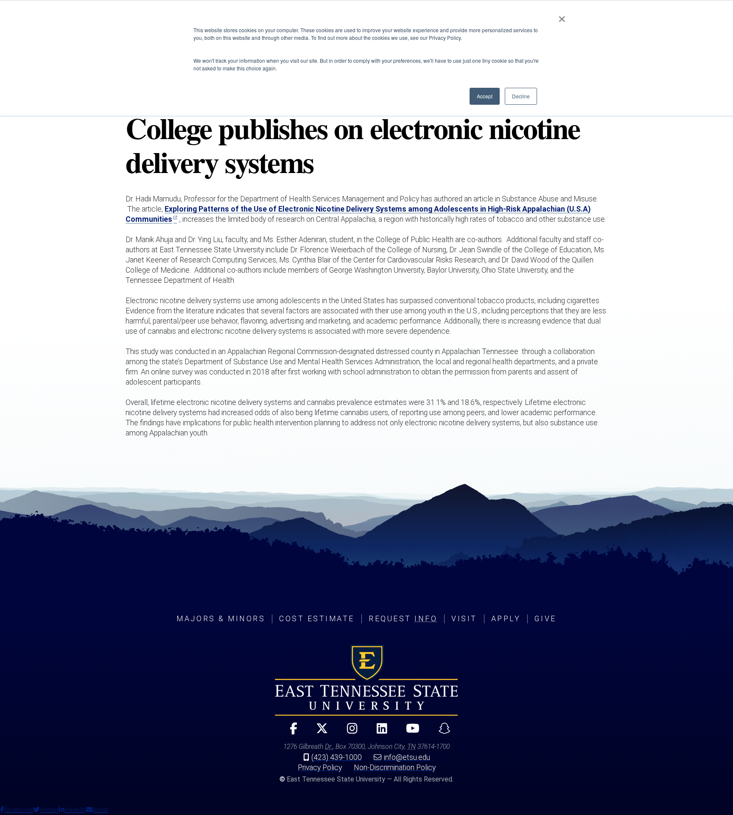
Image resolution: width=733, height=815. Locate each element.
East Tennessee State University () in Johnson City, (366, 680)
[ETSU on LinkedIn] (378, 732)
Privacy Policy (320, 767)
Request (403, 618)
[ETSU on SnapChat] (440, 732)
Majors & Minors (220, 618)
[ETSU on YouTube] (409, 732)
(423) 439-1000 (336, 757)
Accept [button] (484, 96)
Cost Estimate (317, 618)
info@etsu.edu (407, 757)
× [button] (562, 16)
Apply (506, 618)
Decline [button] (521, 96)
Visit (464, 618)
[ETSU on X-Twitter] (318, 732)
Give (545, 618)
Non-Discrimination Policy (395, 767)
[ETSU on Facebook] (290, 732)
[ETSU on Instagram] (349, 732)
